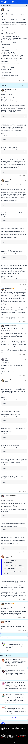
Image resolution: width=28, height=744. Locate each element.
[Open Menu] (26, 5)
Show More (4, 633)
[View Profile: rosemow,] (3, 708)
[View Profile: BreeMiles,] (3, 683)
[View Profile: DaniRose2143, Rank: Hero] (2, 289)
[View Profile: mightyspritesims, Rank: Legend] (2, 359)
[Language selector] (13, 2)
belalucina (7, 677)
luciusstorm (7, 9)
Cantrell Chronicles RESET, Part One (13, 659)
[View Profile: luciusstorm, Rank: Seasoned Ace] (2, 9)
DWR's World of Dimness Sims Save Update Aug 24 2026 (15, 695)
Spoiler (4, 116)
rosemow (7, 713)
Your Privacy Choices (14, 742)
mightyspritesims (9, 358)
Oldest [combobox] (24, 86)
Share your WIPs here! (10, 707)
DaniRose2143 (8, 288)
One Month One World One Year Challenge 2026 (15, 671)
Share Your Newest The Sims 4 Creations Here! (14, 683)
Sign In (24, 2)
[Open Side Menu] (1, 2)
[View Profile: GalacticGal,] (3, 660)
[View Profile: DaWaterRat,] (3, 695)
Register (20, 2)
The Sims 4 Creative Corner (7, 5)
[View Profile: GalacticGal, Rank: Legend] (2, 556)
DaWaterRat (7, 702)
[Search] (17, 2)
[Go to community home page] (7, 2)
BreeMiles (7, 690)
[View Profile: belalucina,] (3, 671)
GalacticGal (7, 556)
